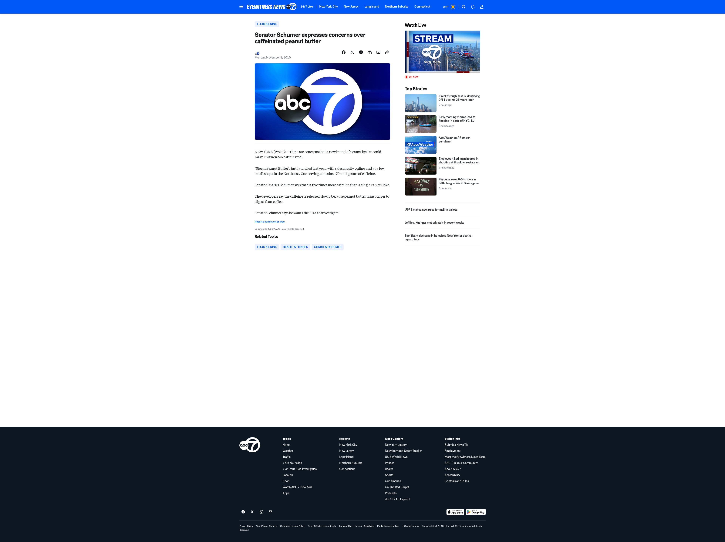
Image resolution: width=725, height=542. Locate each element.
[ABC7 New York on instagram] (261, 512)
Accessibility (452, 475)
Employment (452, 450)
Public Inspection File (388, 526)
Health (389, 468)
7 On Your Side (292, 462)
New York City (328, 6)
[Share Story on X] (352, 52)
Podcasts (390, 493)
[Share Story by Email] (378, 52)
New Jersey (351, 6)
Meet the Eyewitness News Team (465, 456)
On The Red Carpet (397, 487)
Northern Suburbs (396, 6)
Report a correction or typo (270, 221)
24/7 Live (306, 6)
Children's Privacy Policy (292, 526)
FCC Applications (410, 526)
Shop (286, 481)
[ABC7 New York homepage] (272, 7)
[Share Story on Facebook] (343, 52)
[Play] (442, 52)
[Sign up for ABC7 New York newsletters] (270, 512)
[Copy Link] (387, 52)
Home (286, 444)
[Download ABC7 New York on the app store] (455, 512)
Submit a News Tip (456, 444)
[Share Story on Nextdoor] (369, 52)
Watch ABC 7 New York (297, 487)
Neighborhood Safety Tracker (403, 450)
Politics (389, 462)
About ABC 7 (453, 468)
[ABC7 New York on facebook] (243, 512)
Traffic (287, 456)
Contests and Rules (457, 481)
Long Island (372, 6)
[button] (241, 6)
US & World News (396, 456)
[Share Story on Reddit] (361, 52)
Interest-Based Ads (364, 526)
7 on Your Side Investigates (299, 468)
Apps (286, 493)
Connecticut (422, 6)
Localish (288, 475)
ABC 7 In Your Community (461, 462)
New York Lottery (396, 444)
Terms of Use (345, 526)
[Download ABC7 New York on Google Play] (476, 512)
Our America (393, 481)
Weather (288, 450)
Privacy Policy (246, 526)
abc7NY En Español (397, 499)
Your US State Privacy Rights (322, 526)
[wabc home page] (249, 444)
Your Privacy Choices (266, 526)
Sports (389, 475)
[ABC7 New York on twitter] (252, 512)
